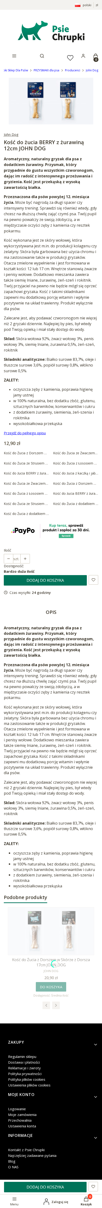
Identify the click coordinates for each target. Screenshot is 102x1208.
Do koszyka (51, 986)
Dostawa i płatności (24, 1062)
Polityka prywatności (25, 1073)
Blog (11, 1161)
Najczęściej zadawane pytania (32, 1155)
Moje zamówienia (22, 1114)
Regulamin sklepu (22, 1056)
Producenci (72, 70)
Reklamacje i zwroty (24, 1068)
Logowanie (17, 1108)
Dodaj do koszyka (45, 580)
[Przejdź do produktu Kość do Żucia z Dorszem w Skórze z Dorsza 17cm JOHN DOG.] (51, 931)
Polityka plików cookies (26, 1079)
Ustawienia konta (22, 1126)
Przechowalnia (20, 1120)
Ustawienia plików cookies (29, 1085)
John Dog (92, 70)
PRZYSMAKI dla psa (46, 70)
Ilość (7, 550)
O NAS (13, 1166)
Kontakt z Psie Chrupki (26, 1149)
